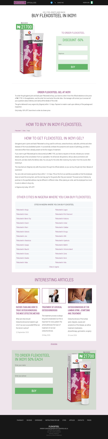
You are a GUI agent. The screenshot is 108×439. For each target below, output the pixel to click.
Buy (73, 67)
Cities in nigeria (54, 267)
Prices (89, 420)
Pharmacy (20, 420)
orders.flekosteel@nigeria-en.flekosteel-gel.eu (54, 428)
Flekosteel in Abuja (22, 210)
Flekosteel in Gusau (22, 253)
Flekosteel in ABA (60, 236)
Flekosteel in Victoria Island (64, 249)
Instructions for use (52, 420)
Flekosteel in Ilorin (61, 258)
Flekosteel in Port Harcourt (63, 214)
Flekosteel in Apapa (22, 245)
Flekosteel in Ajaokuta (62, 240)
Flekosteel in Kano (22, 214)
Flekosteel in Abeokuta (23, 240)
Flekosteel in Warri (22, 227)
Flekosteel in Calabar (61, 227)
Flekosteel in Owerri (22, 223)
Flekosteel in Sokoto (22, 232)
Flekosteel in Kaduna (62, 218)
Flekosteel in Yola (60, 262)
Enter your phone (20, 376)
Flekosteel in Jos (21, 236)
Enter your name (20, 365)
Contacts (81, 420)
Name (59, 44)
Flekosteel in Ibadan (22, 258)
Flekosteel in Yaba (22, 262)
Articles (72, 420)
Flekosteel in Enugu (61, 232)
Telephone (61, 53)
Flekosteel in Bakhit (61, 245)
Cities (64, 420)
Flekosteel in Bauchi (22, 249)
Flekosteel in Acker (61, 223)
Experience (38, 420)
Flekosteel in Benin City (23, 218)
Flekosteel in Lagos (61, 210)
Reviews (29, 420)
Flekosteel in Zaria (61, 253)
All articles (54, 344)
